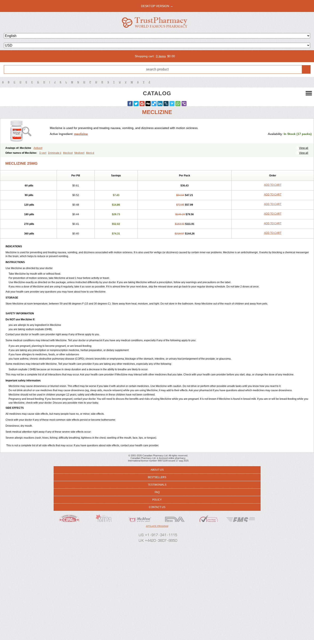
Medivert (79, 152)
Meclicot (68, 152)
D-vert (42, 152)
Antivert (38, 147)
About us (157, 469)
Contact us (157, 507)
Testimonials (157, 484)
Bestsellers (157, 477)
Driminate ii (54, 152)
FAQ (157, 492)
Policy (157, 499)
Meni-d (90, 152)
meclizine (81, 134)
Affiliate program (157, 526)
